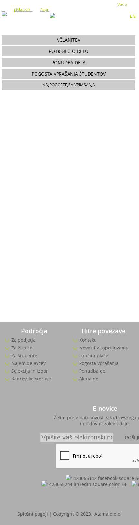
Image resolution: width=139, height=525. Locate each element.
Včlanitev (68, 40)
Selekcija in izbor (29, 371)
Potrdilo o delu (68, 51)
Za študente (24, 355)
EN (133, 16)
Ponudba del (93, 371)
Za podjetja (23, 340)
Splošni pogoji (32, 514)
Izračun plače (93, 355)
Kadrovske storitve (31, 379)
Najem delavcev (28, 363)
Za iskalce (21, 348)
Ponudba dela (68, 62)
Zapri (44, 9)
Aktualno (88, 379)
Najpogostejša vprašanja (68, 84)
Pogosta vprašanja (99, 363)
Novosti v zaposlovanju (104, 348)
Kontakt (87, 340)
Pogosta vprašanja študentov (69, 74)
